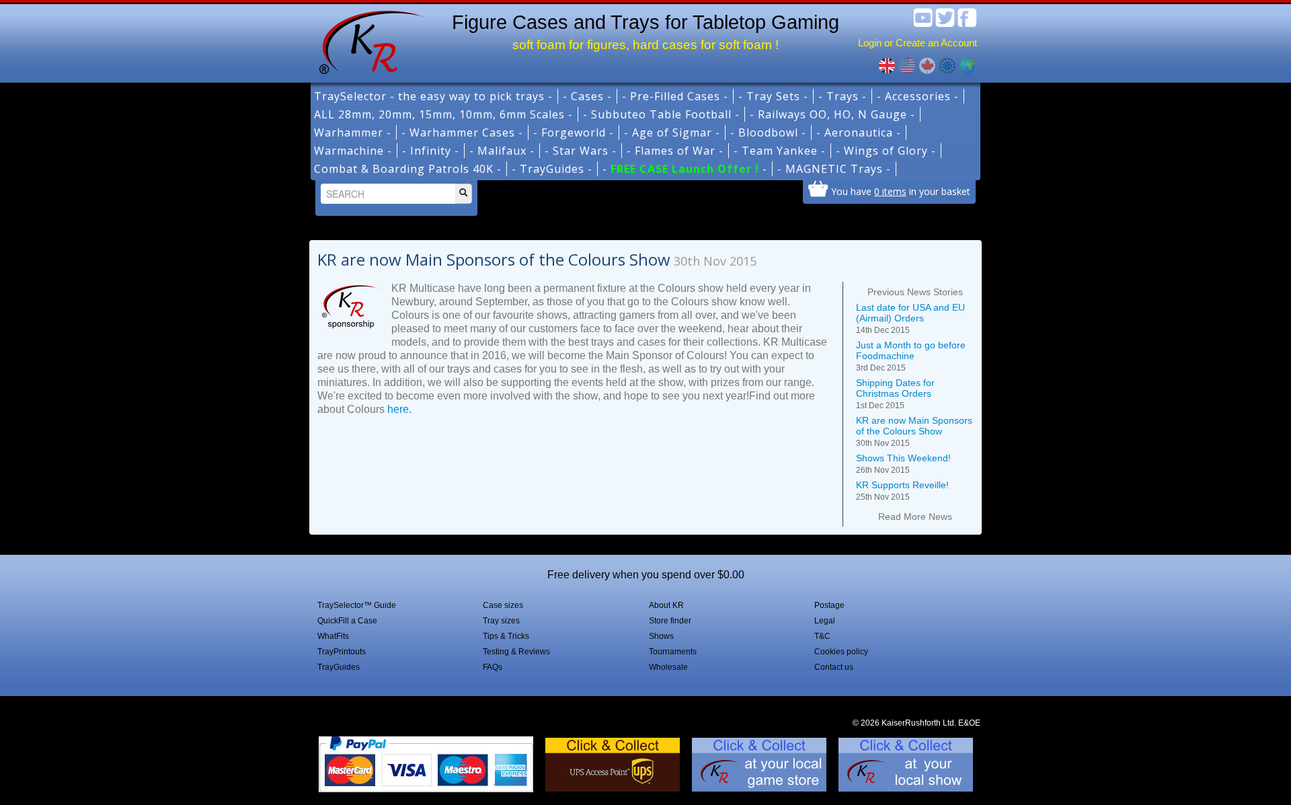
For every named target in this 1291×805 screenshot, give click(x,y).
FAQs (492, 667)
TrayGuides (338, 667)
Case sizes (503, 605)
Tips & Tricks (506, 636)
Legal (824, 620)
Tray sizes (501, 620)
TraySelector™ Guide (356, 605)
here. (399, 409)
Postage (829, 605)
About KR (666, 605)
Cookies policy (841, 651)
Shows (661, 636)
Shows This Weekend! (903, 464)
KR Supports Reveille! (902, 491)
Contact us (833, 667)
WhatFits (333, 636)
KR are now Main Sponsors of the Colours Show (914, 431)
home (368, 40)
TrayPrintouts (341, 651)
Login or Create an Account (917, 42)
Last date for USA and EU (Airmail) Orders (910, 318)
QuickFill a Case (347, 620)
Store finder (670, 620)
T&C (822, 636)
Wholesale (668, 667)
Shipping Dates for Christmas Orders (895, 393)
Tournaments (673, 651)
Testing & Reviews (516, 651)
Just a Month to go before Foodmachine (911, 356)
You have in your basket (900, 191)
